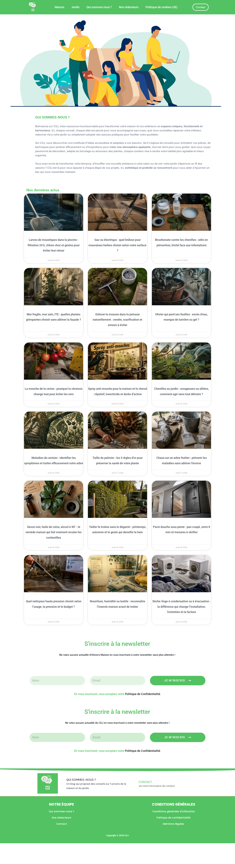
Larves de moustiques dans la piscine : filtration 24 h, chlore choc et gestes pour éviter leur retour (54, 245)
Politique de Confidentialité (142, 694)
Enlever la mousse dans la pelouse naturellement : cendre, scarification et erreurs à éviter (117, 320)
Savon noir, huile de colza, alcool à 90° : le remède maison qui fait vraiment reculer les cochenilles (54, 532)
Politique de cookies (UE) (161, 7)
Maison (59, 7)
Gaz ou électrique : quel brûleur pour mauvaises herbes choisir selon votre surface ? (117, 245)
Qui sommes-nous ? (99, 7)
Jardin (75, 7)
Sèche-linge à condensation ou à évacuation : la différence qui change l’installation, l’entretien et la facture (181, 607)
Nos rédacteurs (128, 7)
